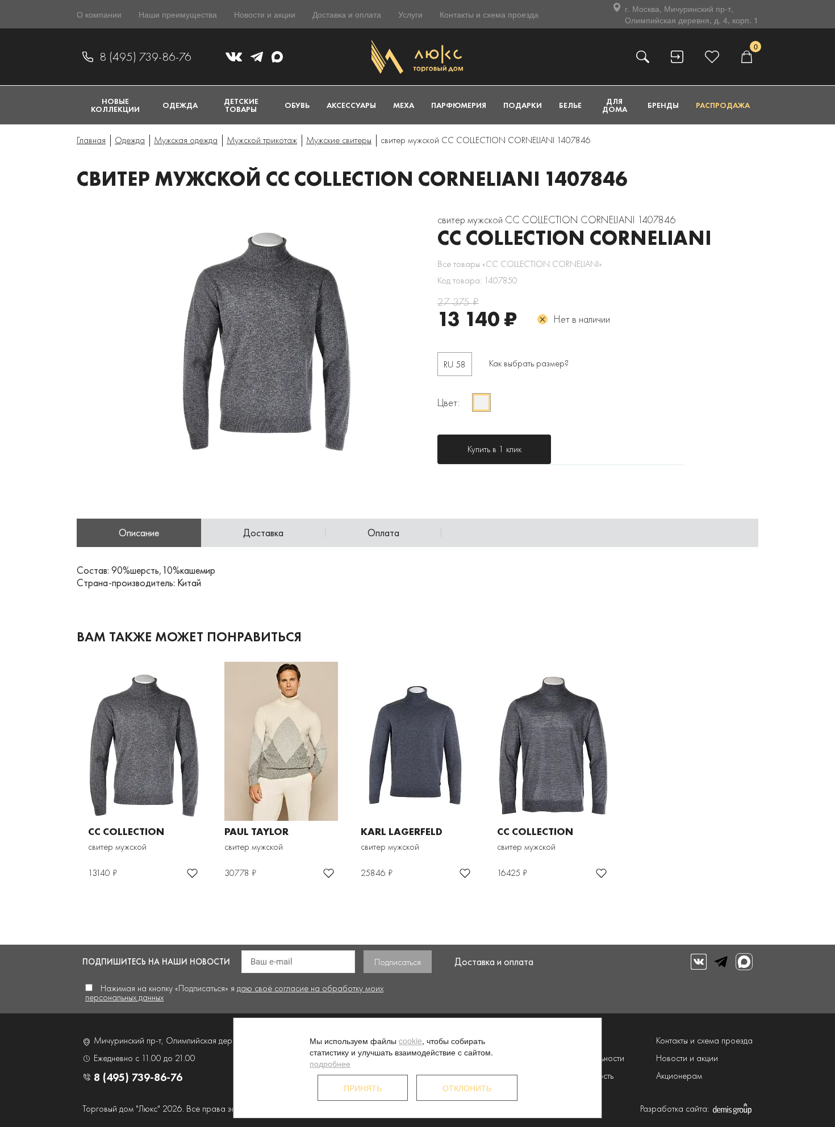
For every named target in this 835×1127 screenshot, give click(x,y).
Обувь (297, 105)
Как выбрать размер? (529, 363)
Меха (403, 105)
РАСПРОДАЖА (723, 105)
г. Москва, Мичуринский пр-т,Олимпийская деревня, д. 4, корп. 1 (691, 14)
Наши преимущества (178, 14)
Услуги (410, 14)
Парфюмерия (458, 105)
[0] (746, 56)
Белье (570, 105)
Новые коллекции (115, 105)
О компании (99, 14)
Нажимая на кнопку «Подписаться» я (234, 992)
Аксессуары (351, 105)
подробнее (330, 1063)
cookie (410, 1040)
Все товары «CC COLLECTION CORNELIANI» (519, 264)
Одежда (180, 105)
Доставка (263, 532)
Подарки (522, 105)
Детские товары (241, 105)
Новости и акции (264, 14)
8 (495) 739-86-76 (145, 57)
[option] (275, 335)
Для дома (614, 105)
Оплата (383, 532)
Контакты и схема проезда (489, 14)
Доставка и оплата (346, 14)
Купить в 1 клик (494, 449)
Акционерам (679, 1076)
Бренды (663, 105)
